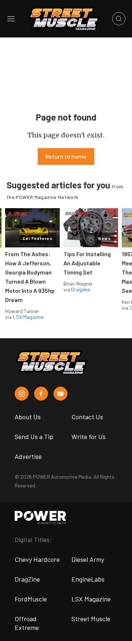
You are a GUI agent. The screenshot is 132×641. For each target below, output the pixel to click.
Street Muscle (91, 619)
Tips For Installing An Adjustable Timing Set (87, 263)
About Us (28, 417)
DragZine (27, 579)
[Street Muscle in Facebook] (41, 394)
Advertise (28, 456)
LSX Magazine (28, 317)
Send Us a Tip (34, 436)
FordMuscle (31, 599)
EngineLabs (88, 579)
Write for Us (89, 436)
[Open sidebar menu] (11, 18)
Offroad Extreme (27, 623)
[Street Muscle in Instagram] (22, 394)
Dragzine (80, 289)
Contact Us (87, 417)
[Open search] (118, 18)
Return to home (66, 156)
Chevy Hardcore (37, 559)
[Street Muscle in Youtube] (60, 394)
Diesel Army (88, 559)
